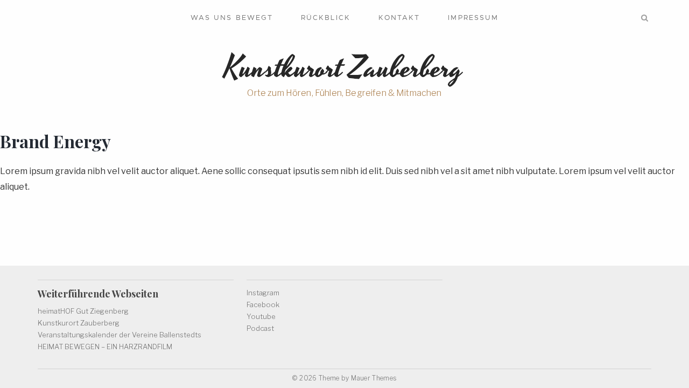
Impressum (473, 17)
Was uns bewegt (232, 17)
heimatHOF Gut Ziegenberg (83, 311)
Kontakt (399, 17)
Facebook (263, 304)
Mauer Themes (373, 378)
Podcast (260, 328)
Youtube (261, 316)
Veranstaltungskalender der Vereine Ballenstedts (119, 334)
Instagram (263, 292)
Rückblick (325, 17)
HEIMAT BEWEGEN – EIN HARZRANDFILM (105, 346)
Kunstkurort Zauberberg (78, 322)
